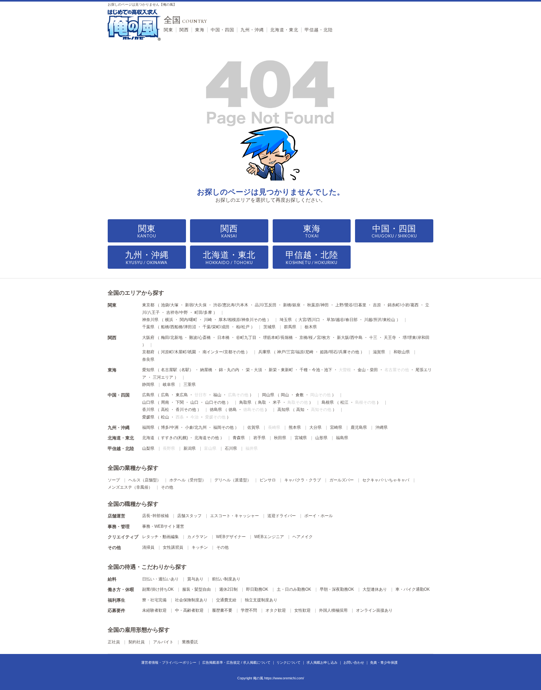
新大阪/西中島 (350, 337)
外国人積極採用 (333, 610)
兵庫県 (264, 352)
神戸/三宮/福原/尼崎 (295, 352)
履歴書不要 (222, 610)
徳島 (233, 409)
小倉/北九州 (196, 427)
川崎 (208, 319)
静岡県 (148, 384)
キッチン (200, 547)
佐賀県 (253, 427)
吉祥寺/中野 (177, 312)
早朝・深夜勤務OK (337, 589)
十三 (373, 337)
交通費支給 (226, 600)
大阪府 (148, 337)
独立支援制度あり (261, 600)
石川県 (231, 448)
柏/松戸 (243, 326)
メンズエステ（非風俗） (130, 487)
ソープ (114, 480)
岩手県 (259, 437)
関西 (184, 29)
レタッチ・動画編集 (160, 536)
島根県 (328, 402)
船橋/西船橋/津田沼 (178, 326)
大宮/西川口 (309, 319)
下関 (180, 402)
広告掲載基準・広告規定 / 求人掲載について (236, 662)
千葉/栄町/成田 (216, 326)
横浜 (169, 319)
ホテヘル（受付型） (187, 480)
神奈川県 (150, 319)
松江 (344, 402)
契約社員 (136, 642)
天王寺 (390, 337)
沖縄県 (381, 427)
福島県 (342, 437)
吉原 (377, 305)
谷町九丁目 (246, 337)
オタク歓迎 (275, 610)
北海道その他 (206, 437)
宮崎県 (336, 427)
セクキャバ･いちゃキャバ (385, 480)
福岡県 (148, 427)
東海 (199, 29)
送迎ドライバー (281, 515)
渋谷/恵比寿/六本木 (230, 305)
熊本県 (295, 427)
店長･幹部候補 (155, 515)
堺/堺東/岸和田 (416, 337)
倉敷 (300, 394)
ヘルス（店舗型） (144, 480)
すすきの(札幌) (174, 437)
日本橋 (223, 337)
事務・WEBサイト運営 (163, 526)
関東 (168, 29)
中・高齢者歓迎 (189, 610)
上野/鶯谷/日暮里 (350, 305)
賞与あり (195, 579)
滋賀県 (379, 352)
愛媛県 (148, 417)
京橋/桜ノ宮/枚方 (314, 337)
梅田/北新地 (172, 337)
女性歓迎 (302, 610)
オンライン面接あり (374, 610)
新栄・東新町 (281, 369)
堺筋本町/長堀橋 (278, 337)
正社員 (114, 642)
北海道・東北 (284, 29)
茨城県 (269, 326)
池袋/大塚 (169, 305)
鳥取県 (245, 402)
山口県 (148, 402)
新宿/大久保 (196, 305)
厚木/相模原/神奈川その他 (242, 319)
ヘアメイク (302, 536)
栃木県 (311, 326)
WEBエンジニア (269, 536)
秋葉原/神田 (318, 305)
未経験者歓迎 (154, 610)
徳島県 (216, 409)
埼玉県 (286, 319)
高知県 (283, 409)
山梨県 (148, 448)
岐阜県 (169, 384)
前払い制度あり (226, 579)
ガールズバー (341, 480)
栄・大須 (254, 369)
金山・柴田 (368, 369)
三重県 (189, 384)
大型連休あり (375, 589)
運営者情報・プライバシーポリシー (168, 662)
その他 (167, 487)
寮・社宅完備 (154, 600)
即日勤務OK (257, 589)
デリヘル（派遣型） (232, 480)
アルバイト (163, 642)
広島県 (148, 394)
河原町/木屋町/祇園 (178, 352)
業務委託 (190, 642)
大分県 (315, 427)
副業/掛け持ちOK (158, 589)
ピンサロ (268, 480)
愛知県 (148, 369)
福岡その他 (223, 427)
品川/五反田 (265, 305)
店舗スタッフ (189, 515)
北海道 (148, 437)
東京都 (148, 305)
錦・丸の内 (229, 369)
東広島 (182, 394)
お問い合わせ (353, 662)
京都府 (148, 352)
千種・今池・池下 (316, 369)
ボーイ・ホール (318, 515)
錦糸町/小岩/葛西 (403, 305)
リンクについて (288, 662)
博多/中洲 (169, 427)
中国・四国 (222, 29)
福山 (217, 394)
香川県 (148, 409)
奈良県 (148, 359)
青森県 (239, 437)
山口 (194, 402)
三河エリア (163, 377)
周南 (165, 402)
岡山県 (268, 394)
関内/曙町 (188, 319)
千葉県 (148, 326)
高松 (165, 409)
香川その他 (186, 409)
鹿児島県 (359, 427)
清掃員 (148, 547)
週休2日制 (228, 589)
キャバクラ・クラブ (302, 480)
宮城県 (301, 437)
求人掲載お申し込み (322, 662)
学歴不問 (249, 610)
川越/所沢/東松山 (379, 319)
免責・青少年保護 (384, 662)
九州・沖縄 (252, 29)
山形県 (321, 437)
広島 (165, 394)
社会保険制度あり (191, 600)
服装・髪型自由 (196, 589)
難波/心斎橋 (200, 337)
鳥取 (262, 402)
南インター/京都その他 (224, 352)
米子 (277, 402)
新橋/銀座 (292, 305)
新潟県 (189, 448)
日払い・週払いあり (160, 579)
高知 (300, 409)
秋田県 (280, 437)
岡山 (285, 394)
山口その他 (215, 402)
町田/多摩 (203, 312)
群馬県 (290, 326)
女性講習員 (173, 547)
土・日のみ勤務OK (294, 589)
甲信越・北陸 (319, 29)
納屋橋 (206, 369)
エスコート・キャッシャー (234, 515)
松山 (165, 417)
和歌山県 (402, 352)
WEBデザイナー (231, 536)
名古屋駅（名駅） (177, 369)
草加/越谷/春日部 (342, 319)
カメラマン (197, 536)
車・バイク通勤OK (412, 589)
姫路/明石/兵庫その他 (339, 352)
